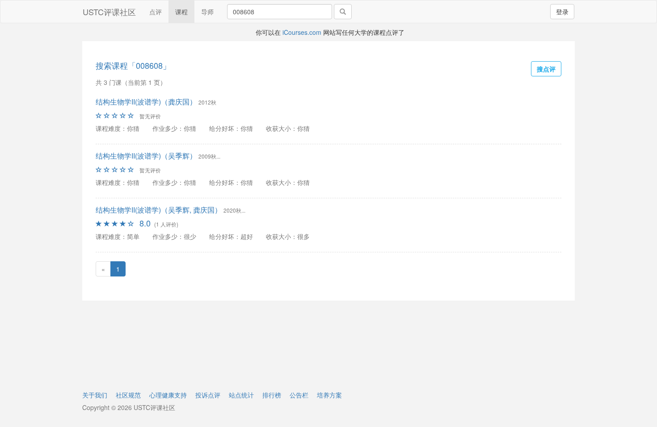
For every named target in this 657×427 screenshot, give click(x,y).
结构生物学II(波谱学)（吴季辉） (146, 156)
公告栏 (299, 394)
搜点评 (546, 68)
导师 (207, 11)
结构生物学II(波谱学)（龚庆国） (146, 101)
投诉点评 (207, 394)
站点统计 (241, 394)
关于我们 (94, 394)
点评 (155, 11)
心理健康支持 (168, 394)
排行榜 (271, 394)
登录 (562, 11)
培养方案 (329, 394)
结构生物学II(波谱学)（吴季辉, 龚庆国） (159, 210)
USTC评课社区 (109, 11)
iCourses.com (301, 32)
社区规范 (128, 394)
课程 (181, 11)
